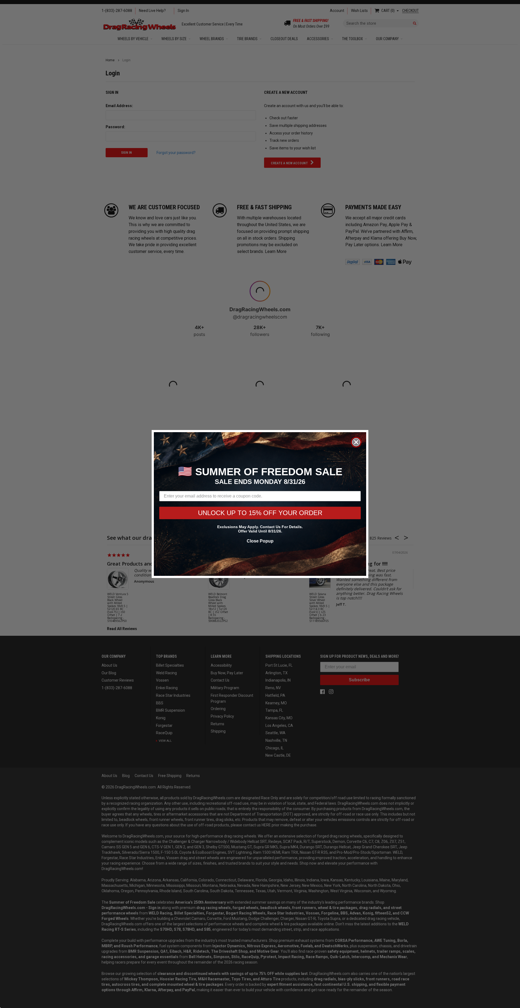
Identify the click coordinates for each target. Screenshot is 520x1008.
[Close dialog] (356, 442)
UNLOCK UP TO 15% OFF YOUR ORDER (260, 512)
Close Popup (260, 541)
